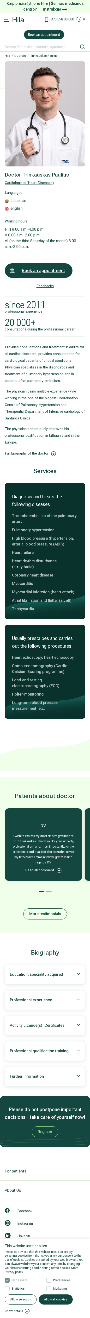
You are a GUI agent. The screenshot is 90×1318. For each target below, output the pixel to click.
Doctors (20, 55)
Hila (7, 55)
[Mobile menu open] (7, 20)
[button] (41, 891)
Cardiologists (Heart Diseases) (29, 183)
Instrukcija (52, 9)
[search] (82, 47)
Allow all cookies (55, 1299)
